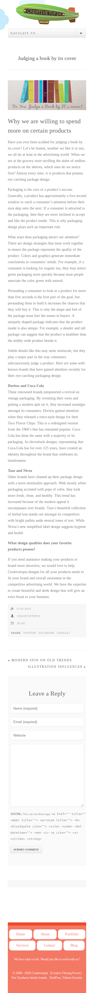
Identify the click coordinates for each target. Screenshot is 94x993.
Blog (21, 623)
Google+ (64, 632)
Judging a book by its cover (47, 58)
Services (22, 945)
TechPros (55, 978)
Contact (49, 945)
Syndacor (23, 978)
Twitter (29, 632)
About (45, 934)
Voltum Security (72, 978)
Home (20, 934)
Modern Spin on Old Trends (41, 660)
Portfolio (71, 934)
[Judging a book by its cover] (47, 20)
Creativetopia (28, 616)
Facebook (47, 632)
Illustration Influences (55, 667)
